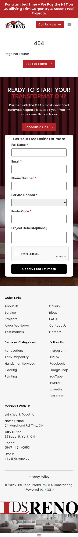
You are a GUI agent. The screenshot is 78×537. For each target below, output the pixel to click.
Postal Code (21, 211)
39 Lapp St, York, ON (20, 436)
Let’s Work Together (20, 414)
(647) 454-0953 (17, 447)
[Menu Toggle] (39, 535)
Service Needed (24, 194)
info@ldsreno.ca (17, 458)
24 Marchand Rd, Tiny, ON (24, 425)
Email (16, 161)
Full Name (19, 144)
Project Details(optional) (29, 227)
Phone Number (23, 178)
